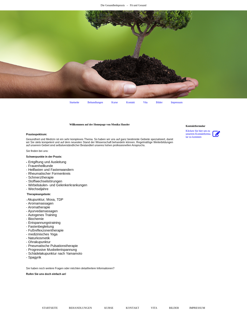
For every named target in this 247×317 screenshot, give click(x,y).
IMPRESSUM (197, 307)
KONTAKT (132, 307)
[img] (123, 54)
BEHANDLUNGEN (80, 307)
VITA (154, 307)
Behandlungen (95, 102)
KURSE (108, 307)
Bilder (159, 102)
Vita (145, 102)
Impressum (176, 102)
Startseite (74, 102)
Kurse (114, 102)
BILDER (174, 307)
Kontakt (130, 102)
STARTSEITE (50, 307)
